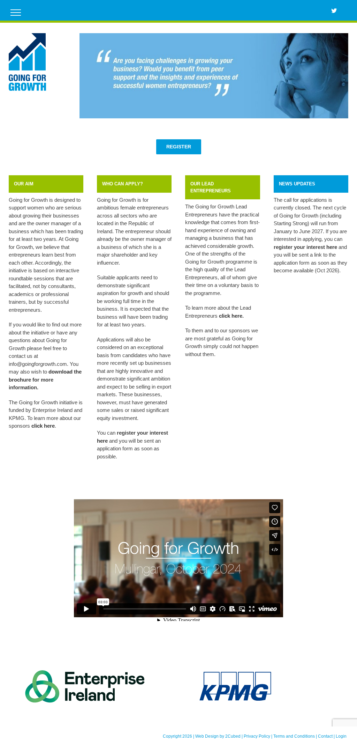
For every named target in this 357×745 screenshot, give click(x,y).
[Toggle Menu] (16, 12)
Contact (325, 736)
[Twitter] (334, 10)
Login (341, 736)
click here (230, 316)
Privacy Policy (257, 736)
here (102, 441)
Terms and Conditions (294, 736)
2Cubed (233, 736)
